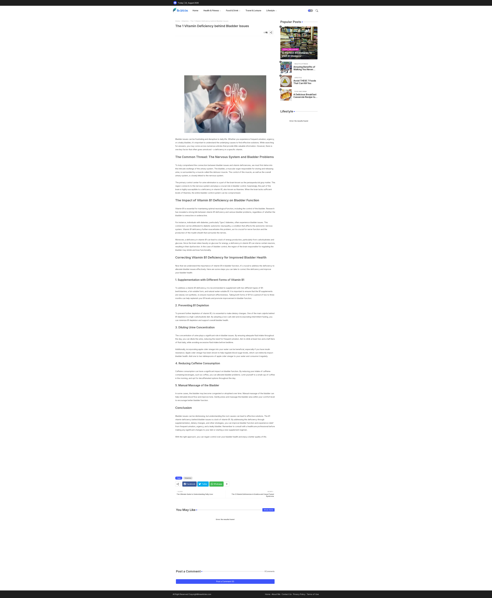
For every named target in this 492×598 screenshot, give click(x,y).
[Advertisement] (225, 54)
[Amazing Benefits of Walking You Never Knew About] (286, 67)
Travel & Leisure (253, 10)
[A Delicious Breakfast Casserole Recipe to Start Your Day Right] (286, 95)
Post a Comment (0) (225, 581)
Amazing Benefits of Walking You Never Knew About (304, 68)
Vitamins (185, 21)
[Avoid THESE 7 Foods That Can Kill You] (286, 81)
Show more (268, 510)
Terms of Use (313, 594)
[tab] (195, 10)
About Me (276, 594)
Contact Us (287, 594)
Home (195, 10)
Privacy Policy (299, 594)
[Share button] (226, 484)
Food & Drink (232, 10)
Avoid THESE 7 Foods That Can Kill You (304, 82)
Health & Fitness (211, 10)
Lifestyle (270, 10)
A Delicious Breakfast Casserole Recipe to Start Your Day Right (304, 95)
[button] (310, 10)
